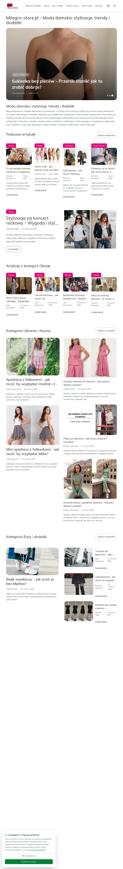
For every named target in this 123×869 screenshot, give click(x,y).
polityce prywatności (38, 850)
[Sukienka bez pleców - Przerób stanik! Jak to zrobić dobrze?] (61, 64)
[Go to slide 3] (112, 96)
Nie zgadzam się (28, 856)
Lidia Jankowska (18, 93)
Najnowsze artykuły (33, 6)
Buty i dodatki (57, 6)
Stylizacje (98, 6)
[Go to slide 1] (107, 95)
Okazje (46, 6)
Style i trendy (87, 6)
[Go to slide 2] (110, 95)
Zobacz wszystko (106, 135)
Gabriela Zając (40, 174)
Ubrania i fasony (72, 6)
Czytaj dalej (13, 249)
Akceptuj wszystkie (28, 862)
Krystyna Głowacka (13, 389)
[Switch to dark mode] (115, 6)
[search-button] (108, 5)
